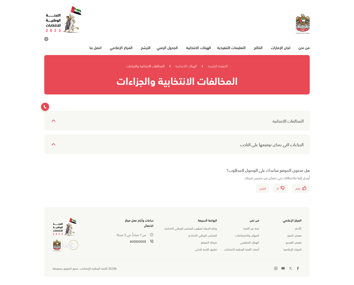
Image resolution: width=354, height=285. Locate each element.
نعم (297, 188)
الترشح (146, 47)
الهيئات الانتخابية (198, 47)
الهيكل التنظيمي (249, 242)
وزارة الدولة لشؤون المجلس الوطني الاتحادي (191, 228)
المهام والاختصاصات (247, 235)
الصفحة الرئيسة (218, 65)
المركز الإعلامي (121, 47)
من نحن (304, 47)
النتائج (258, 47)
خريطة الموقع (209, 242)
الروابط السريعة (207, 220)
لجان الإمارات (280, 47)
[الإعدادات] (46, 39)
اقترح (262, 188)
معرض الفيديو (294, 242)
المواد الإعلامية (292, 249)
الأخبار (298, 228)
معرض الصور (294, 235)
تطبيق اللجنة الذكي (206, 249)
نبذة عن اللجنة (251, 228)
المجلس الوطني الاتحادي (202, 235)
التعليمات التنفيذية (231, 47)
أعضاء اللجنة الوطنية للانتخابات (241, 249)
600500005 (138, 241)
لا (278, 188)
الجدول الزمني (167, 47)
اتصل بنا (96, 47)
